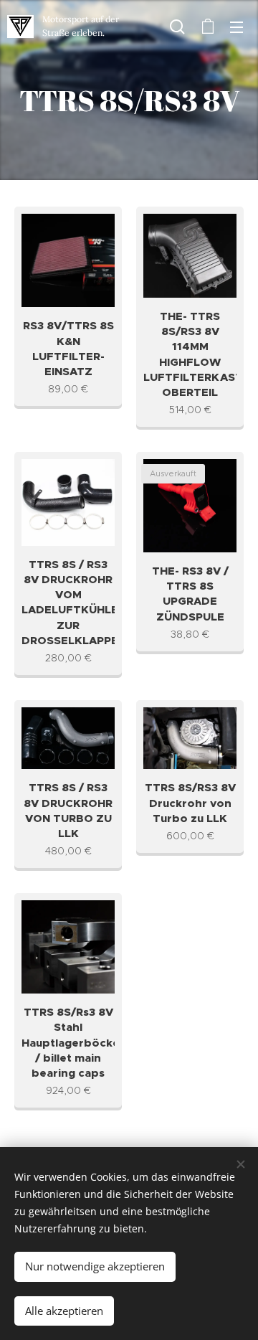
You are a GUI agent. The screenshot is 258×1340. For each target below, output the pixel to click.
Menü (236, 26)
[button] (177, 26)
